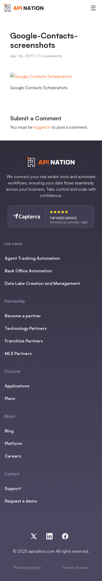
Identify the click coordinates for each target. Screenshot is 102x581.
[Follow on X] (36, 535)
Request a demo (21, 501)
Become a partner (23, 315)
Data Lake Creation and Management (42, 283)
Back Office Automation (28, 270)
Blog (9, 430)
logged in (42, 127)
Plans (10, 398)
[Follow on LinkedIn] (51, 535)
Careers (13, 456)
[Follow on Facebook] (64, 535)
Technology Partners (26, 328)
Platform (13, 443)
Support (13, 488)
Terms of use (74, 567)
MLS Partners (18, 353)
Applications (17, 385)
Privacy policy (27, 567)
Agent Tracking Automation (32, 258)
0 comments (50, 56)
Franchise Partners (24, 340)
